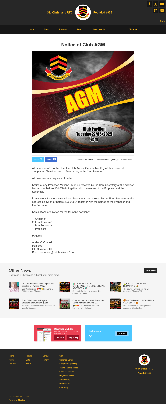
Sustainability (65, 379)
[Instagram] (162, 10)
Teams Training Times (68, 368)
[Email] (162, 4)
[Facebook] (149, 4)
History (46, 360)
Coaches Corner (66, 360)
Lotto (117, 29)
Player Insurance (66, 376)
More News (151, 270)
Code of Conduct (66, 372)
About (28, 364)
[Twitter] (155, 4)
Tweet (36, 159)
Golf (61, 356)
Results (80, 29)
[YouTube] (155, 10)
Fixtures (63, 29)
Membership (99, 29)
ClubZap (21, 400)
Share (48, 159)
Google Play (73, 338)
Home (31, 29)
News (46, 29)
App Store (59, 338)
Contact (46, 356)
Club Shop (63, 387)
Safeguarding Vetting (68, 364)
